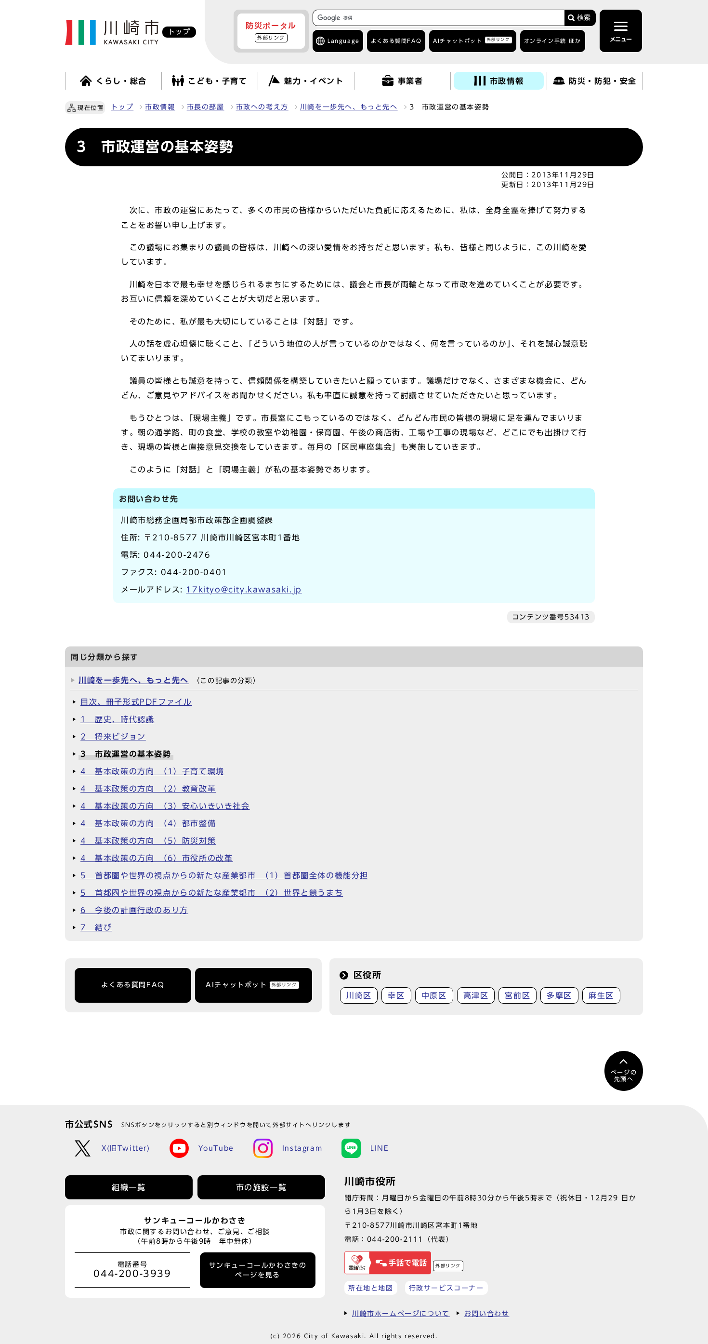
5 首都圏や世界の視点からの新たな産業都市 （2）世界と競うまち (211, 893)
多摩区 (559, 995)
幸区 (396, 995)
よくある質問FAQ (132, 984)
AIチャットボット (471, 40)
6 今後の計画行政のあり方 (134, 910)
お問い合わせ (487, 1313)
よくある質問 (396, 40)
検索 (583, 17)
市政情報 (160, 107)
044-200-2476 (177, 555)
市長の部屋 (205, 107)
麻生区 (601, 995)
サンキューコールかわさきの (258, 1270)
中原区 (434, 995)
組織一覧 (128, 1187)
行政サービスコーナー (446, 1287)
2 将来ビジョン (113, 736)
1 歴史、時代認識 (117, 719)
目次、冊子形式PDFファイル (136, 702)
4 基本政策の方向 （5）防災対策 (148, 841)
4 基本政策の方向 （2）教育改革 (148, 789)
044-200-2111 (395, 1239)
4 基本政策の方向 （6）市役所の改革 (156, 858)
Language (344, 40)
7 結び (96, 927)
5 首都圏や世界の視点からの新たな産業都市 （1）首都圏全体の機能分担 (224, 875)
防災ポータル (271, 31)
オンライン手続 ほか (552, 40)
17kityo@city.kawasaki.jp (244, 589)
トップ (122, 107)
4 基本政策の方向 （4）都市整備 (148, 823)
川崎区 (359, 995)
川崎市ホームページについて (401, 1313)
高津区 (476, 995)
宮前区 (517, 995)
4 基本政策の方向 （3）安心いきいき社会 (165, 806)
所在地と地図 (370, 1287)
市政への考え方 (262, 107)
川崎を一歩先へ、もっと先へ (349, 107)
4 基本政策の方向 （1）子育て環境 (152, 771)
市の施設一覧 (261, 1187)
